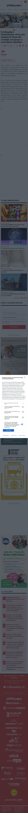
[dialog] (14, 406)
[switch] (22, 407)
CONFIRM (8, 430)
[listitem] (14, 403)
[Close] (25, 377)
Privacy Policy (22, 435)
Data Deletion (6, 435)
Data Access (14, 435)
